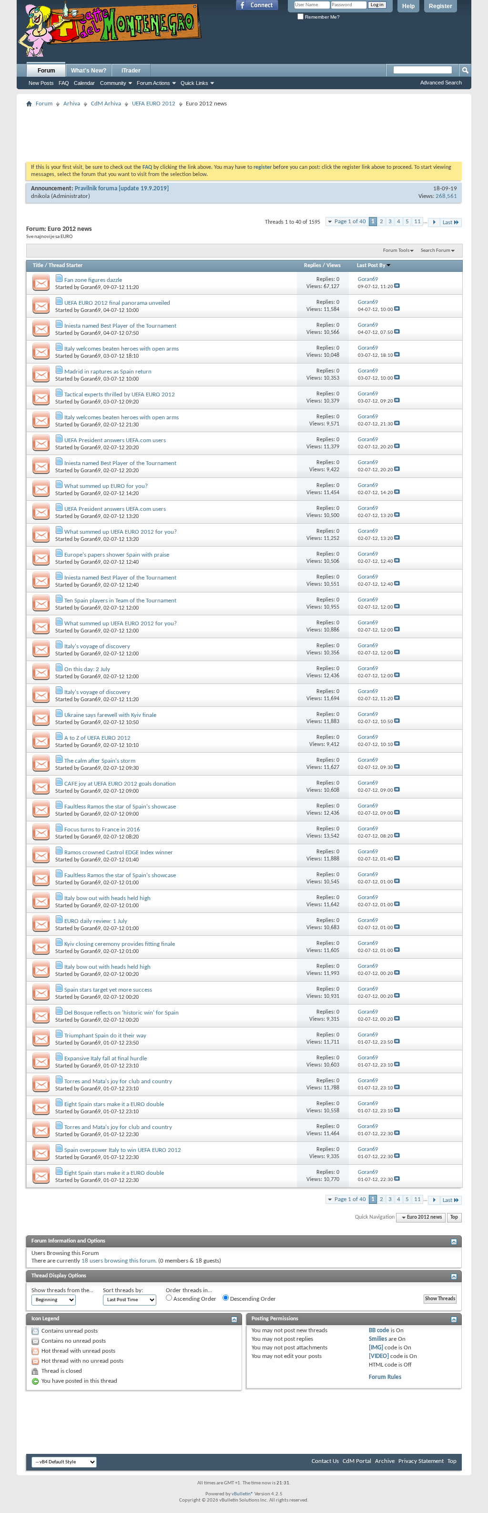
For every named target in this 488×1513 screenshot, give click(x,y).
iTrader (131, 70)
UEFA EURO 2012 (153, 104)
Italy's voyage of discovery (97, 646)
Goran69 (91, 287)
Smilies (378, 1339)
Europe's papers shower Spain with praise (116, 555)
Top (454, 1217)
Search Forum (435, 250)
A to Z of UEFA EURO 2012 (97, 738)
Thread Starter (65, 266)
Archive (385, 1461)
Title (38, 266)
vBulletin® (243, 1494)
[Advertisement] (244, 131)
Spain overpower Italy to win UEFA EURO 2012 (122, 1150)
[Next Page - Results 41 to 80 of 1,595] (434, 222)
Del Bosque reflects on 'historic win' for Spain (121, 1013)
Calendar (84, 83)
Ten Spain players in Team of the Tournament (120, 601)
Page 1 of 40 (350, 221)
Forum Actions (153, 83)
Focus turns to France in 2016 (102, 830)
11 (417, 221)
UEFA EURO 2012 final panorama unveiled (117, 303)
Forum (46, 70)
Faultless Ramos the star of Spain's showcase (120, 807)
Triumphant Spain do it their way (105, 1036)
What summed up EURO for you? (106, 486)
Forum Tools (396, 250)
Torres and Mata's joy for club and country (118, 1081)
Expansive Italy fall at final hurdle (105, 1059)
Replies (312, 266)
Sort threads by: (123, 1290)
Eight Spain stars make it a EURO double (114, 1104)
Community (113, 83)
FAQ (64, 83)
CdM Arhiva (106, 104)
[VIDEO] (379, 1356)
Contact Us (325, 1461)
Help (408, 6)
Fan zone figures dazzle (93, 280)
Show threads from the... (62, 1290)
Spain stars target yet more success (108, 990)
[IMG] (376, 1348)
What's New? (88, 70)
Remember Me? (322, 17)
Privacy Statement (421, 1461)
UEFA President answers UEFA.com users (115, 440)
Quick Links (194, 83)
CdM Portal (357, 1461)
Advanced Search (441, 82)
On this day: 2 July (87, 669)
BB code (379, 1330)
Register (440, 6)
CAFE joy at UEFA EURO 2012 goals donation (120, 784)
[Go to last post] (397, 287)
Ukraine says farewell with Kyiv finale (110, 715)
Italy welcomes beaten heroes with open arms (121, 349)
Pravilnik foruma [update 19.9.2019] (122, 189)
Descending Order (252, 1299)
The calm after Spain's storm (99, 761)
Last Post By (371, 266)
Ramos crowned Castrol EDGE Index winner (118, 853)
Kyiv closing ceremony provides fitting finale (119, 944)
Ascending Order (194, 1299)
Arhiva (71, 104)
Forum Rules (385, 1377)
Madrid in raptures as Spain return (108, 372)
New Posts (41, 83)
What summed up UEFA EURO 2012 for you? (120, 532)
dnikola (40, 196)
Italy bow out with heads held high (107, 898)
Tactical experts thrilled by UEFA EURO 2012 (119, 395)
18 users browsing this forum (118, 1261)
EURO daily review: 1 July (95, 921)
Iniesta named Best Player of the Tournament (120, 326)
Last (447, 222)
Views (333, 266)
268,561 (446, 196)
